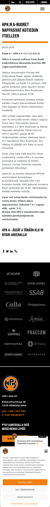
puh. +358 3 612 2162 (14, 411)
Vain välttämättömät (25, 489)
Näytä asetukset (25, 497)
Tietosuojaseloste (31, 503)
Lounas (44, 2)
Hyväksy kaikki (25, 482)
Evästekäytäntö (17, 503)
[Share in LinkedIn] (11, 251)
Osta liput (30, 2)
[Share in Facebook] (4, 251)
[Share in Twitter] (7, 251)
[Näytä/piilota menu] (42, 9)
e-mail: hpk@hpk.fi (13, 414)
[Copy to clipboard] (15, 251)
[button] (46, 451)
